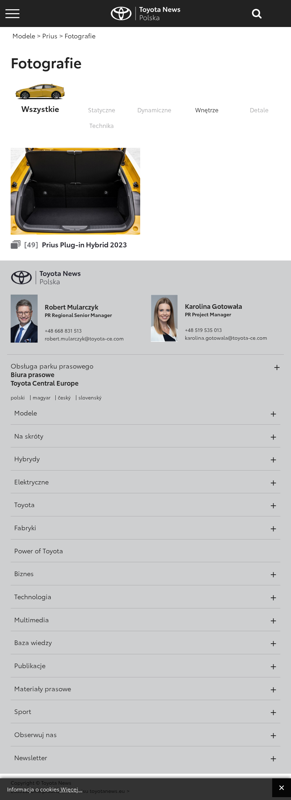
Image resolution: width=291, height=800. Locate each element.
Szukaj (12, 52)
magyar (41, 397)
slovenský (89, 397)
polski (18, 397)
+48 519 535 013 (203, 329)
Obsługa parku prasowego (52, 365)
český (64, 397)
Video (11, 33)
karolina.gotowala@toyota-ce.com (226, 337)
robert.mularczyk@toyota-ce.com (84, 338)
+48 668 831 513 (63, 330)
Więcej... (70, 789)
